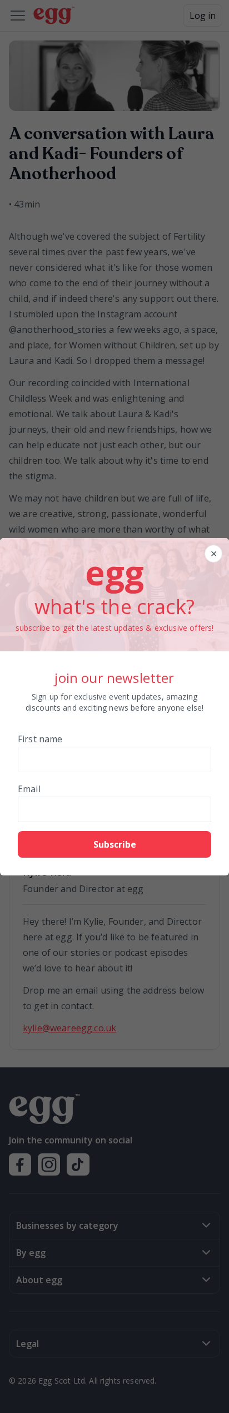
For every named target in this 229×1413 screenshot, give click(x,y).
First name (40, 739)
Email (29, 789)
